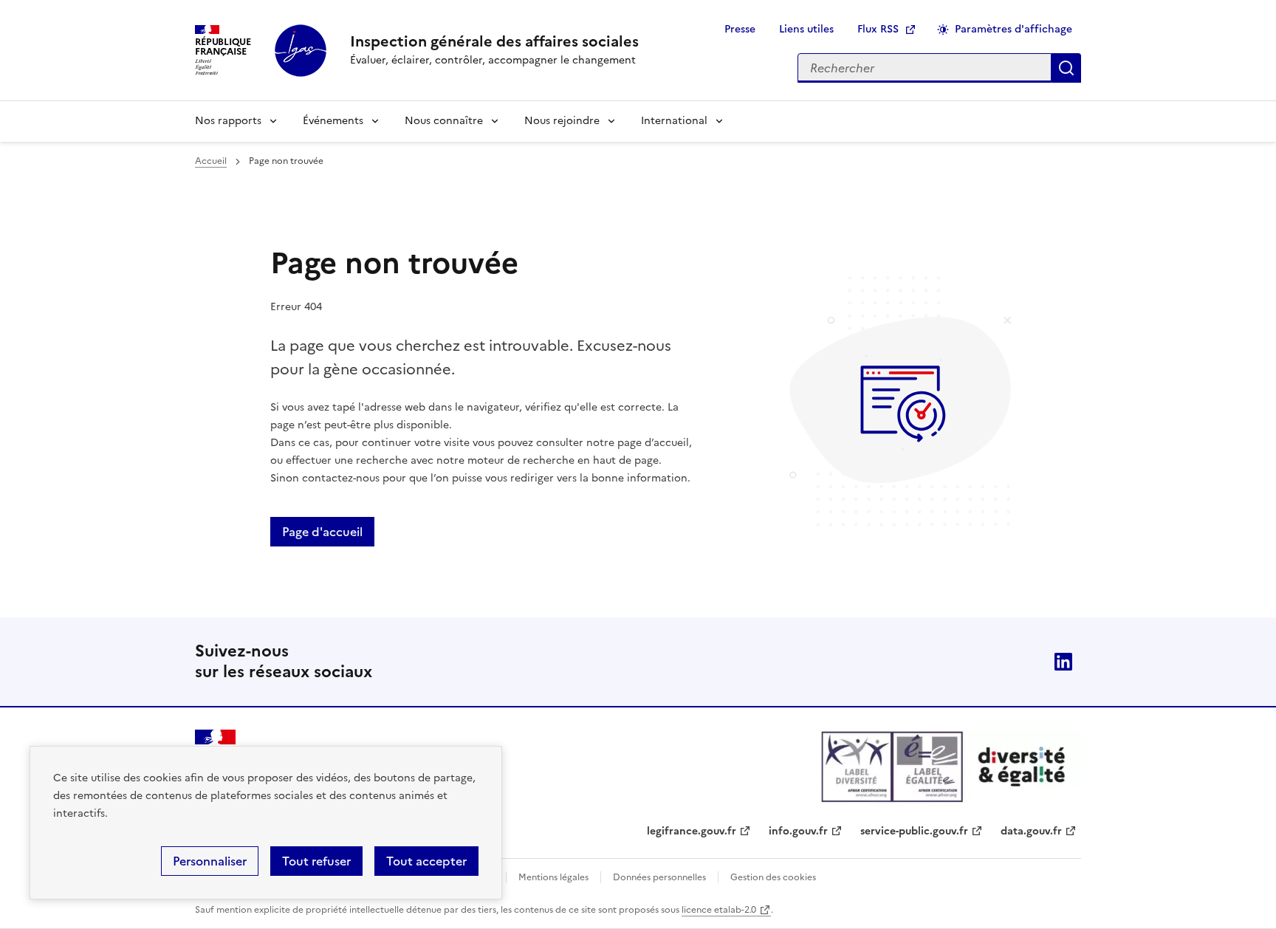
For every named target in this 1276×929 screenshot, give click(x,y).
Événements (333, 120)
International (674, 120)
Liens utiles (806, 29)
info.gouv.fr (798, 831)
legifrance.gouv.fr (691, 831)
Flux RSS (878, 29)
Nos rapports (228, 120)
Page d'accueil (322, 532)
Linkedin (1063, 661)
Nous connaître (444, 120)
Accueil (211, 161)
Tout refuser (316, 861)
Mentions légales (553, 877)
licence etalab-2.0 (719, 909)
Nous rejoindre (562, 120)
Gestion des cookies (773, 877)
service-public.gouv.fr (914, 831)
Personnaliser (210, 861)
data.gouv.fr (1031, 831)
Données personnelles (659, 877)
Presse (739, 29)
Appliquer (1066, 68)
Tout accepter (426, 861)
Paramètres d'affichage (1013, 29)
